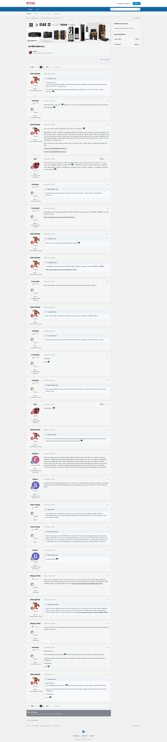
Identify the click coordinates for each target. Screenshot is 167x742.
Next (47, 67)
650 (36, 494)
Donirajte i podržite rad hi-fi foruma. (124, 28)
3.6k (36, 88)
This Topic (131, 9)
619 (36, 520)
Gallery (36, 13)
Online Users (56, 13)
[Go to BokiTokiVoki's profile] (35, 80)
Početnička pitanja (47, 53)
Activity (37, 9)
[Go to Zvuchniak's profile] (35, 214)
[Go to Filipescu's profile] (35, 460)
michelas (35, 101)
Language (76, 736)
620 (36, 174)
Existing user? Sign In (123, 3)
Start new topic (104, 59)
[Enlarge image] (53, 91)
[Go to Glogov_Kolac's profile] (35, 582)
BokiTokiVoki (35, 74)
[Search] (138, 9)
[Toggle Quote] (46, 78)
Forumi (29, 13)
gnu (36, 51)
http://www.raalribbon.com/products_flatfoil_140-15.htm (59, 217)
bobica (35, 479)
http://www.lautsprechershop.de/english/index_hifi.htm (87, 583)
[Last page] (51, 67)
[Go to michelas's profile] (35, 107)
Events (43, 13)
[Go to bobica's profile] (35, 485)
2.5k (36, 468)
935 (36, 223)
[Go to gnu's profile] (30, 52)
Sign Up (137, 3)
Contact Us (84, 736)
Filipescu (35, 453)
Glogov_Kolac (35, 576)
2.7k (36, 116)
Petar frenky (35, 505)
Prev (32, 67)
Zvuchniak (35, 208)
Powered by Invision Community (83, 739)
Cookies (91, 736)
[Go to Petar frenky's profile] (35, 511)
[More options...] (108, 74)
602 (36, 591)
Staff (49, 13)
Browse (30, 9)
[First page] (29, 67)
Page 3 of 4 (58, 67)
